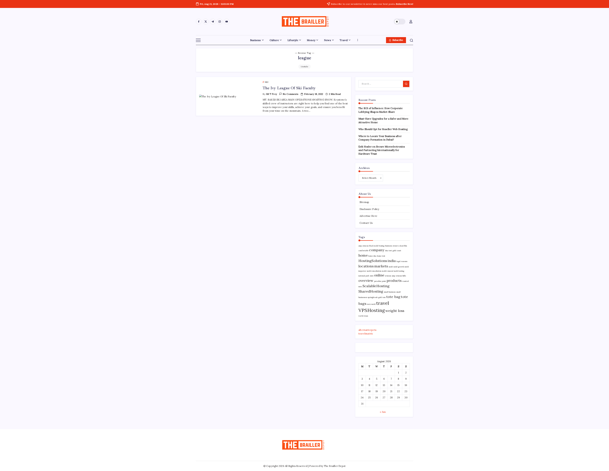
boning (381, 246)
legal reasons (401, 261)
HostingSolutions (372, 260)
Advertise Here (368, 215)
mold (391, 267)
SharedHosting (370, 291)
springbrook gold (375, 297)
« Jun (383, 411)
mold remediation (374, 271)
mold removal (387, 271)
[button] (399, 21)
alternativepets (367, 329)
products (394, 280)
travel (382, 303)
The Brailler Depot (335, 466)
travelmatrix (365, 333)
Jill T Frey (271, 94)
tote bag (393, 296)
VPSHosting (371, 310)
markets (381, 266)
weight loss (394, 310)
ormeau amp (390, 276)
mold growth (398, 267)
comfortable (363, 250)
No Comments (290, 94)
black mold (373, 246)
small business (390, 292)
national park (363, 276)
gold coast (397, 250)
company (376, 250)
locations (366, 266)
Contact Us (366, 222)
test (384, 297)
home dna (372, 256)
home (363, 255)
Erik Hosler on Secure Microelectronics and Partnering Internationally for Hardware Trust (381, 150)
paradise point (380, 281)
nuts (371, 276)
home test (381, 256)
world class (363, 316)
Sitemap (364, 202)
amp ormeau (363, 246)
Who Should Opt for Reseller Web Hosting (383, 129)
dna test (388, 250)
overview (365, 280)
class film (403, 246)
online (379, 275)
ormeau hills (401, 276)
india (392, 260)
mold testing (399, 271)
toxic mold (371, 304)
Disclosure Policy (369, 209)
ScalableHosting (376, 286)
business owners (392, 246)
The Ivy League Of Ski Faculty (289, 88)
